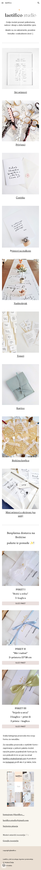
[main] (20, 15)
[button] (2, 3)
